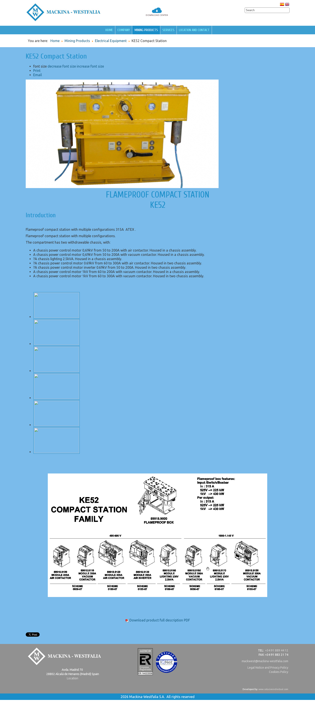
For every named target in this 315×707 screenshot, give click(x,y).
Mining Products (146, 30)
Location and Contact (194, 30)
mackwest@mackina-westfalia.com (265, 661)
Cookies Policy (278, 672)
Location (72, 678)
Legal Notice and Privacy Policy (268, 667)
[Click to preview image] (122, 187)
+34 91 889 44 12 (276, 650)
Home (109, 30)
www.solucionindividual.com (273, 689)
